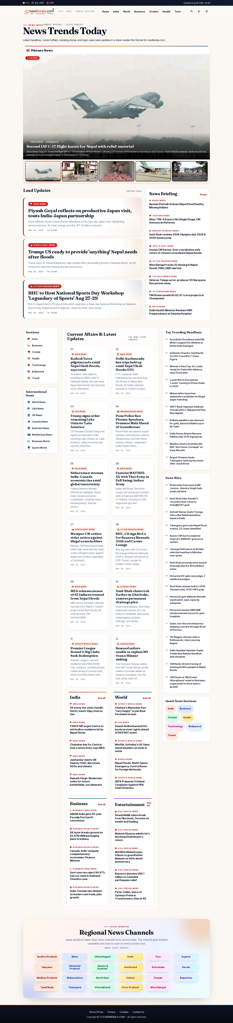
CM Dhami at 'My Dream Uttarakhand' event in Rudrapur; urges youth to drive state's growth (188, 682)
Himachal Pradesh (74, 967)
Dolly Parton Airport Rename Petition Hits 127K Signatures (186, 435)
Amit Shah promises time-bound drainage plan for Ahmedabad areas (188, 565)
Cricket (153, 11)
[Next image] (204, 106)
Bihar (75, 956)
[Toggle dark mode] (199, 11)
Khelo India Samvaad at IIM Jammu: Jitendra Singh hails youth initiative (186, 488)
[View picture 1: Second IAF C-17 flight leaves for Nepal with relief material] (43, 171)
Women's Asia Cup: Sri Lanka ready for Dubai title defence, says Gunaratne (186, 369)
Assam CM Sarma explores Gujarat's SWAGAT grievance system (186, 539)
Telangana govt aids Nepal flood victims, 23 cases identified (188, 527)
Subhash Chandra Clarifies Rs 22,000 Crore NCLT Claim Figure (186, 356)
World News (39, 402)
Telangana (74, 987)
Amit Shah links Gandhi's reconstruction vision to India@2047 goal (184, 501)
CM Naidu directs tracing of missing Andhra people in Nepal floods (188, 667)
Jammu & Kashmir (102, 967)
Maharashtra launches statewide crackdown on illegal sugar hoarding (187, 396)
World (126, 11)
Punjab (158, 977)
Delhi (130, 956)
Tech (178, 11)
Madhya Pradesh (47, 977)
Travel (35, 378)
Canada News (40, 421)
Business (139, 11)
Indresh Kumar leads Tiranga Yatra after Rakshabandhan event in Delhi (186, 515)
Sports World (39, 447)
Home (105, 11)
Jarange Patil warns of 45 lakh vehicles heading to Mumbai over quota (187, 552)
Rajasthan (186, 977)
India (116, 11)
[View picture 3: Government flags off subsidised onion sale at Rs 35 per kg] (116, 171)
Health (166, 11)
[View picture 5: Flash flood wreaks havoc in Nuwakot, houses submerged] (190, 171)
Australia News (40, 428)
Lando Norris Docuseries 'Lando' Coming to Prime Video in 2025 (187, 383)
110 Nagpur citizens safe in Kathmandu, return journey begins (185, 640)
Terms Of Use (96, 1012)
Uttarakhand (102, 987)
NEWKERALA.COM (114, 1017)
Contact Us (138, 1012)
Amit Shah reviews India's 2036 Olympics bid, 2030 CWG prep (187, 588)
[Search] (191, 11)
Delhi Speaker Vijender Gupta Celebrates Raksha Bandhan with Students (186, 653)
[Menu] (206, 11)
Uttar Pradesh (130, 987)
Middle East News (42, 434)
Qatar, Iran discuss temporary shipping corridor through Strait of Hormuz (188, 626)
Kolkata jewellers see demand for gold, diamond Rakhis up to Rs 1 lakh (187, 423)
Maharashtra (75, 977)
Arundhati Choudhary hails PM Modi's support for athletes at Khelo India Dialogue (187, 342)
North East (102, 977)
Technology (39, 365)
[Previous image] (28, 106)
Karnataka (158, 967)
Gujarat (186, 956)
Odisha (130, 977)
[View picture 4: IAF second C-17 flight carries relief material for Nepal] (153, 171)
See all (101, 698)
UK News (37, 415)
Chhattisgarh (102, 956)
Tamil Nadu (47, 987)
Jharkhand (130, 967)
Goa (158, 956)
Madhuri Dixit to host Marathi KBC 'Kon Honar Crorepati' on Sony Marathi (186, 447)
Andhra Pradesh (47, 956)
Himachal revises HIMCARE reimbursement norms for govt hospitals (187, 613)
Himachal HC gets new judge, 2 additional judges (187, 577)
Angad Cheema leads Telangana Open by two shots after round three (186, 460)
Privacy (111, 1012)
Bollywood (38, 371)
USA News (38, 408)
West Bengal (158, 987)
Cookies (124, 1012)
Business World (41, 441)
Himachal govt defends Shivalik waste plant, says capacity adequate (188, 599)
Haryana (47, 967)
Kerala (186, 967)
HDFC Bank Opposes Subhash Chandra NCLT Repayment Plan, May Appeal (188, 410)
